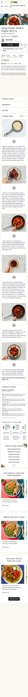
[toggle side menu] (2, 2)
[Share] (25, 44)
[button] (14, 104)
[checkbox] (1, 36)
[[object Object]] (21, 44)
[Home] (2, 6)
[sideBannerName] (14, 86)
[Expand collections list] (14, 465)
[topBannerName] (14, 11)
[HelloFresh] (14, 2)
